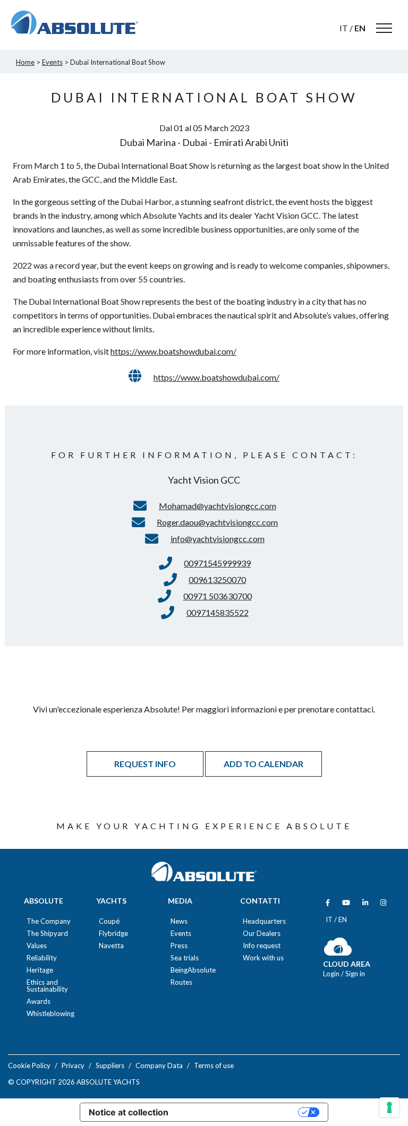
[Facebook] (328, 902)
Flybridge (113, 933)
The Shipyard (47, 933)
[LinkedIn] (365, 902)
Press (179, 945)
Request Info (145, 764)
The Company (49, 921)
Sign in (355, 973)
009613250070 (217, 579)
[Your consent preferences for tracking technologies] (389, 1107)
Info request (261, 945)
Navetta (111, 945)
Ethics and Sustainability (47, 986)
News (179, 921)
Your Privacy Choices (238, 1112)
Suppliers (110, 1065)
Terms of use (214, 1065)
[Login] (338, 953)
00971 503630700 (217, 596)
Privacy (73, 1065)
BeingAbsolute (193, 970)
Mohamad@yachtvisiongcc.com (217, 506)
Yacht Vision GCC (204, 480)
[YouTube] (346, 902)
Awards (38, 1001)
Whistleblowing (50, 1013)
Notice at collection (128, 1112)
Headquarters (264, 921)
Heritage (40, 970)
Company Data (159, 1065)
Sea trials (185, 958)
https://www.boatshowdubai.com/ (173, 351)
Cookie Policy (29, 1065)
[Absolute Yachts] (74, 23)
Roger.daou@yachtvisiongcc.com (217, 522)
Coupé (109, 921)
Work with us (263, 958)
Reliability (42, 958)
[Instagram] (383, 902)
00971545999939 (217, 563)
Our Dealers (261, 933)
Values (37, 945)
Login (332, 973)
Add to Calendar (263, 764)
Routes (181, 982)
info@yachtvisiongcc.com (218, 539)
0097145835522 (217, 612)
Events (181, 933)
